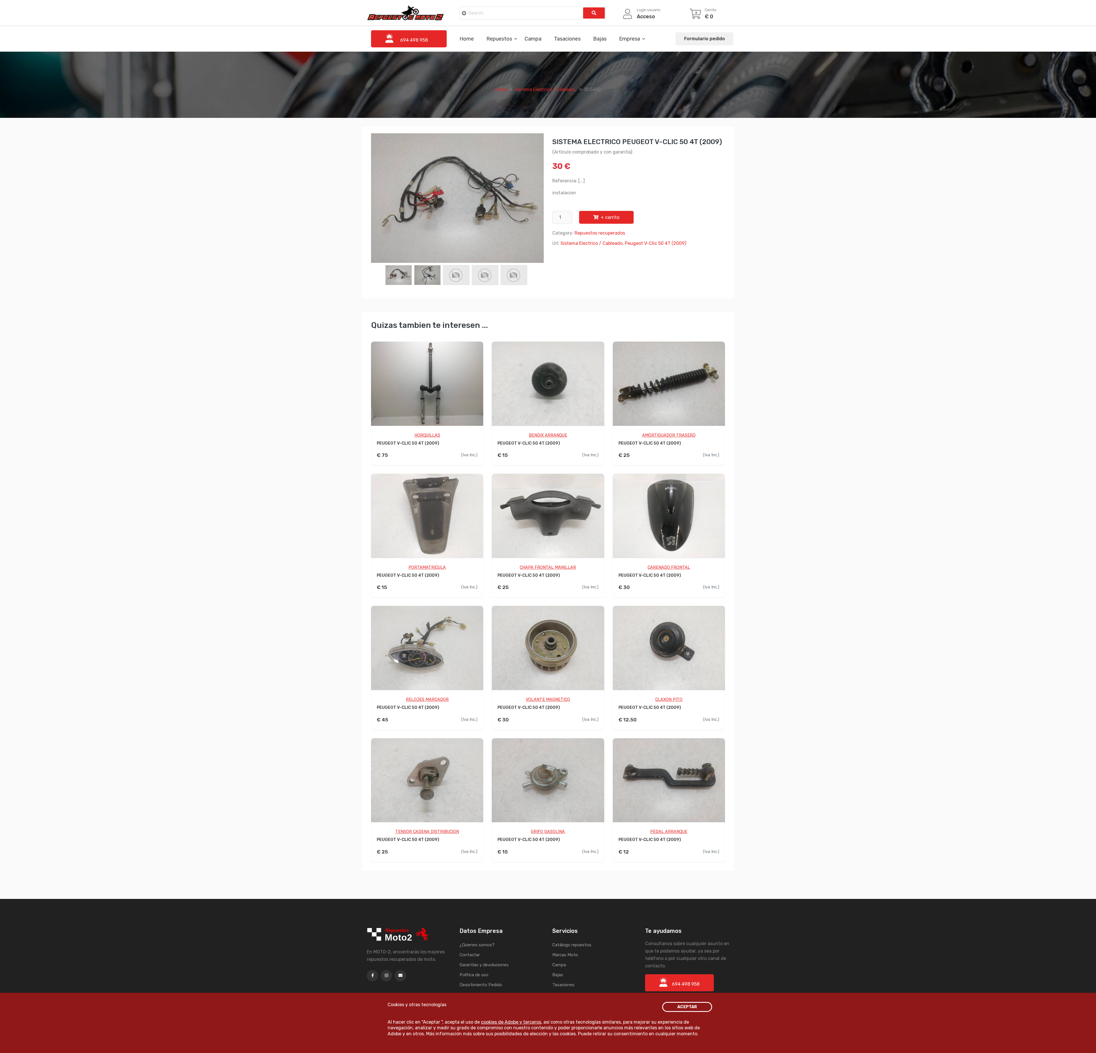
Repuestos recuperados (600, 233)
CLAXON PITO (668, 699)
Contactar (470, 954)
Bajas (600, 39)
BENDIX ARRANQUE (548, 435)
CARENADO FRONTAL (669, 567)
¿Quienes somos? (477, 944)
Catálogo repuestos (571, 944)
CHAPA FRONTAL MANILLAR (548, 567)
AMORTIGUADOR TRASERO (669, 435)
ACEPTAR (687, 1006)
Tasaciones (567, 39)
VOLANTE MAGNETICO (548, 699)
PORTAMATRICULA (427, 567)
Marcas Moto (565, 954)
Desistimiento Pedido (481, 984)
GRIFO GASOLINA (548, 831)
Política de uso (474, 974)
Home (467, 39)
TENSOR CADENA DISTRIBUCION (427, 831)
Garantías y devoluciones (484, 964)
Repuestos (499, 39)
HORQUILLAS (427, 435)
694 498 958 (686, 984)
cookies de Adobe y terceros (511, 1022)
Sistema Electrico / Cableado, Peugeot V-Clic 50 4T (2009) (623, 243)
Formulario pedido (704, 38)
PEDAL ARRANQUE (668, 831)
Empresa (629, 39)
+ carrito (610, 217)
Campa (533, 39)
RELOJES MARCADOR (427, 699)
